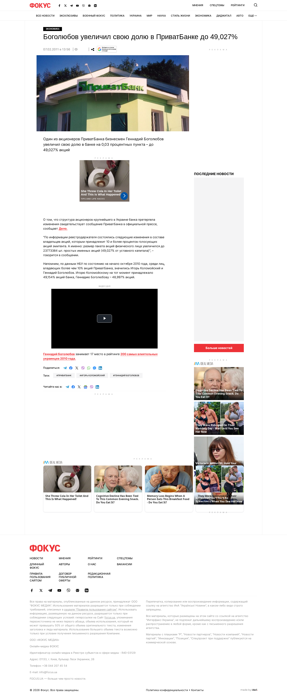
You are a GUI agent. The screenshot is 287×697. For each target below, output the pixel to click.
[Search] (255, 5)
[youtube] (59, 590)
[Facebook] (59, 5)
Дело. (63, 228)
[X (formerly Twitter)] (65, 5)
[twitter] (41, 590)
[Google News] (89, 5)
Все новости (45, 15)
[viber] (68, 590)
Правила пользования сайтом (40, 577)
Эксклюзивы (68, 15)
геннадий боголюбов (126, 375)
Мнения (197, 5)
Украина (136, 15)
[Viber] (83, 5)
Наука (161, 15)
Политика (117, 15)
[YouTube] (77, 5)
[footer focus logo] (45, 548)
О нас (92, 564)
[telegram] (50, 590)
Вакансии (124, 564)
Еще (251, 15)
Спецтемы (217, 5)
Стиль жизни (180, 15)
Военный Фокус (94, 15)
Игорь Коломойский (93, 375)
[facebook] (32, 590)
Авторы (64, 564)
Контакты (197, 690)
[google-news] (77, 590)
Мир (149, 15)
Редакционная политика (99, 575)
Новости (36, 558)
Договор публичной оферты (67, 577)
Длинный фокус (37, 566)
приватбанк (64, 375)
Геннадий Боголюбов (59, 354)
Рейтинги (237, 5)
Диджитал (223, 15)
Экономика (203, 15)
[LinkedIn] (95, 5)
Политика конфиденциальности (167, 690)
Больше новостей (219, 348)
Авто (239, 15)
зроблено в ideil (249, 690)
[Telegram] (71, 5)
